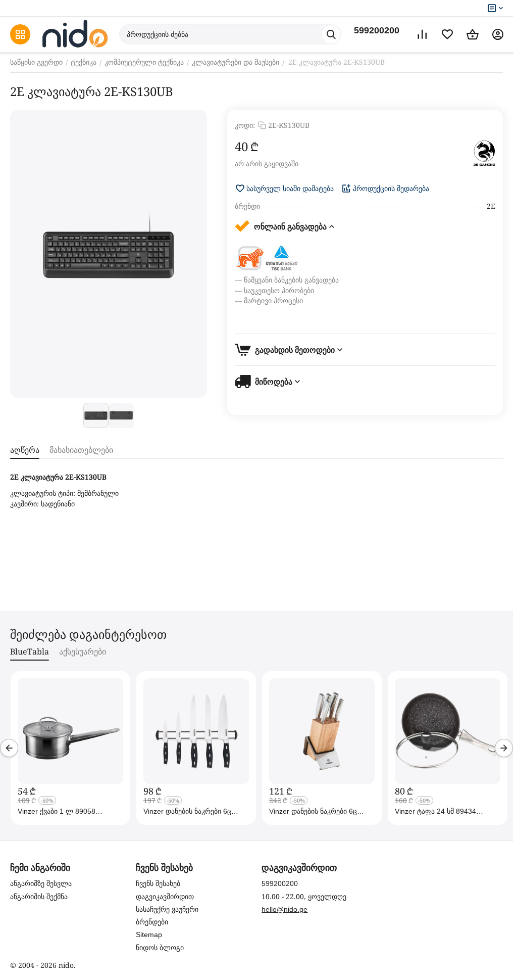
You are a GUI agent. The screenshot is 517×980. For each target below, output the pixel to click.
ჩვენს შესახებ (158, 883)
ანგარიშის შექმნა (39, 897)
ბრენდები (152, 922)
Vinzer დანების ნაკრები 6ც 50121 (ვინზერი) (313, 811)
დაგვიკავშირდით (165, 897)
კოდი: (245, 125)
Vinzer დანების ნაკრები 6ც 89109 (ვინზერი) (187, 811)
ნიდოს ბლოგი (160, 948)
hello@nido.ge (284, 909)
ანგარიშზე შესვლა (41, 883)
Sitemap (149, 934)
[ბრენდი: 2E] (484, 153)
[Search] (331, 34)
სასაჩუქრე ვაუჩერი (167, 909)
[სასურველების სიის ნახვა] (447, 34)
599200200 (376, 30)
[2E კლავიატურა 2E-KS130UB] (108, 254)
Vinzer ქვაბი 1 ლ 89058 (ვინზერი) (56, 811)
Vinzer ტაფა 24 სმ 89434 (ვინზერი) (435, 811)
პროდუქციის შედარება (391, 188)
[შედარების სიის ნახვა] (422, 34)
